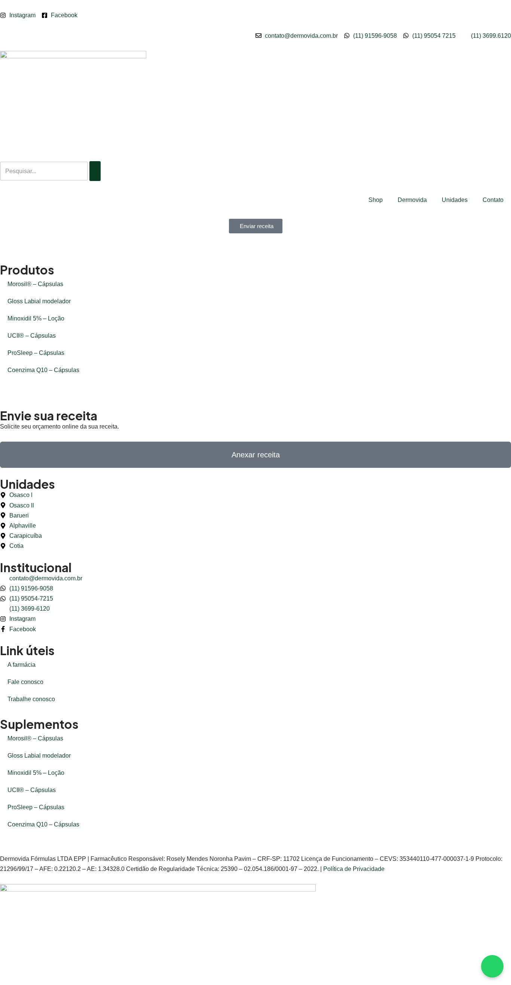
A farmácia (21, 665)
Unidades (455, 200)
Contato (493, 200)
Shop (375, 200)
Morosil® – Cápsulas (35, 284)
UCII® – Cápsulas (31, 335)
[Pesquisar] (95, 171)
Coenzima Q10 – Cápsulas (43, 370)
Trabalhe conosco (31, 699)
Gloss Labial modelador (39, 301)
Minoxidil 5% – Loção (35, 318)
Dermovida (412, 200)
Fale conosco (25, 682)
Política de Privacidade (354, 869)
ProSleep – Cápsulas (35, 353)
